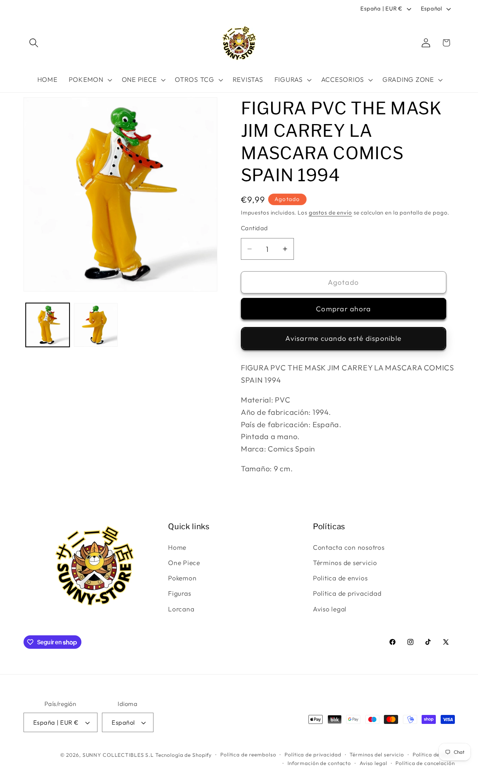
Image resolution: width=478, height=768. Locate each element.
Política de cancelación (424, 763)
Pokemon (182, 578)
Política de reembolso (248, 754)
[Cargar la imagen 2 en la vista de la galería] (96, 325)
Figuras (179, 593)
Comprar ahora (343, 308)
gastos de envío (330, 212)
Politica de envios (340, 578)
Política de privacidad (347, 593)
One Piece (184, 562)
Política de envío (434, 754)
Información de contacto (319, 763)
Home (177, 547)
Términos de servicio (345, 562)
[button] (34, 43)
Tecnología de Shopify (183, 755)
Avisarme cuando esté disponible (343, 338)
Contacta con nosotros (349, 547)
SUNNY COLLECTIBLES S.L (118, 755)
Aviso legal (330, 609)
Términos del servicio (377, 754)
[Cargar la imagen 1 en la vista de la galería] (47, 325)
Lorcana (181, 609)
